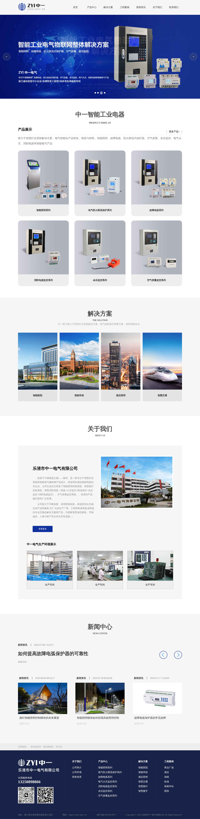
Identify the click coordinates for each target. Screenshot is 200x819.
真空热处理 (36, 747)
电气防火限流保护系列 (110, 772)
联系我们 (173, 7)
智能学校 (143, 772)
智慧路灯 (143, 786)
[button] (193, 56)
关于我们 (157, 7)
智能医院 (143, 767)
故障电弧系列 (105, 777)
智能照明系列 (105, 767)
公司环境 (77, 772)
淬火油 (59, 747)
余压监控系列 (105, 791)
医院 (166, 791)
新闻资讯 (141, 7)
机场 (166, 781)
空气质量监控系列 (107, 795)
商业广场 (169, 767)
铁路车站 (169, 786)
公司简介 (77, 767)
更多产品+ (174, 131)
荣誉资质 (77, 777)
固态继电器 (48, 747)
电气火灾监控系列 (107, 781)
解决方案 (108, 7)
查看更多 (43, 529)
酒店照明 (143, 777)
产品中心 (91, 7)
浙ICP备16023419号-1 (106, 815)
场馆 (166, 777)
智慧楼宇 (143, 791)
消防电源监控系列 (107, 786)
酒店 (166, 772)
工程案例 (124, 7)
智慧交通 (143, 781)
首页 (75, 7)
